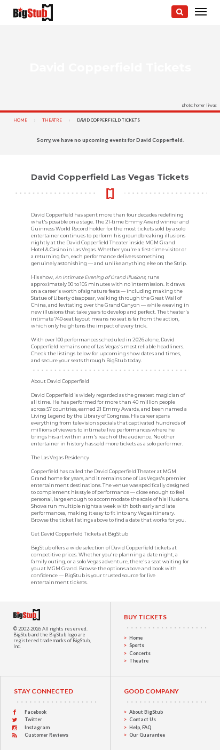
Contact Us (142, 719)
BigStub (21, 634)
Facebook (35, 711)
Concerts (140, 653)
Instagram (37, 727)
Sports (136, 645)
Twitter (33, 719)
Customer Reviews (46, 734)
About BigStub (146, 712)
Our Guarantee (147, 735)
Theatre (52, 120)
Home (20, 120)
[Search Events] (179, 11)
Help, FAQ (140, 727)
